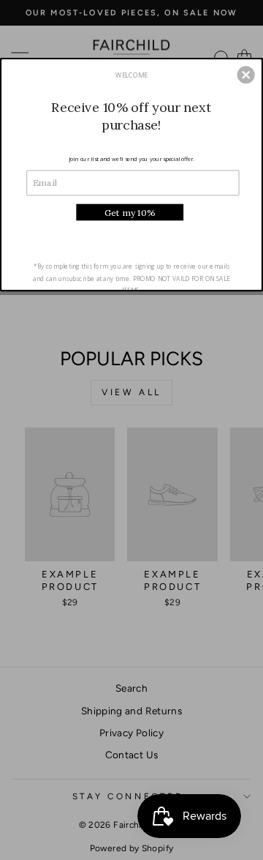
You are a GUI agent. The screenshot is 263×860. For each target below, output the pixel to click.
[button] (246, 75)
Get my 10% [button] (129, 212)
